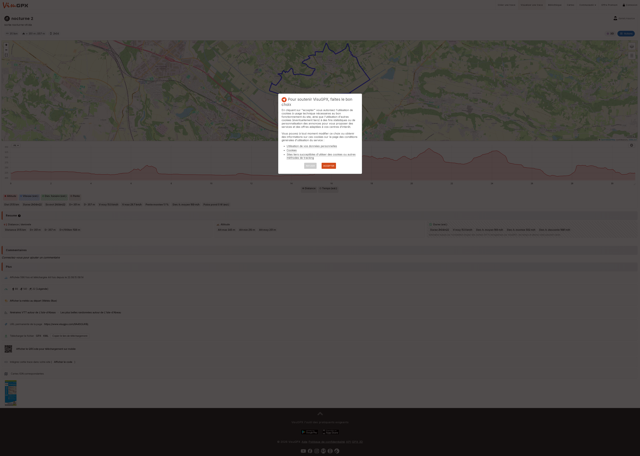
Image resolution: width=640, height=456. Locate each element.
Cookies (292, 150)
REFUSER (310, 166)
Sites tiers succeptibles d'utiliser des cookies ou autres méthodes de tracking (321, 156)
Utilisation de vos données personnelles (312, 146)
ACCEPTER (328, 166)
